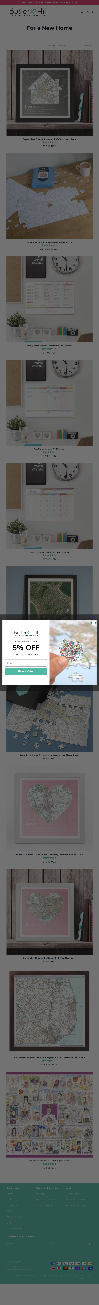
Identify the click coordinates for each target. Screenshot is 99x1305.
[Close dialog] (93, 623)
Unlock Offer (26, 671)
